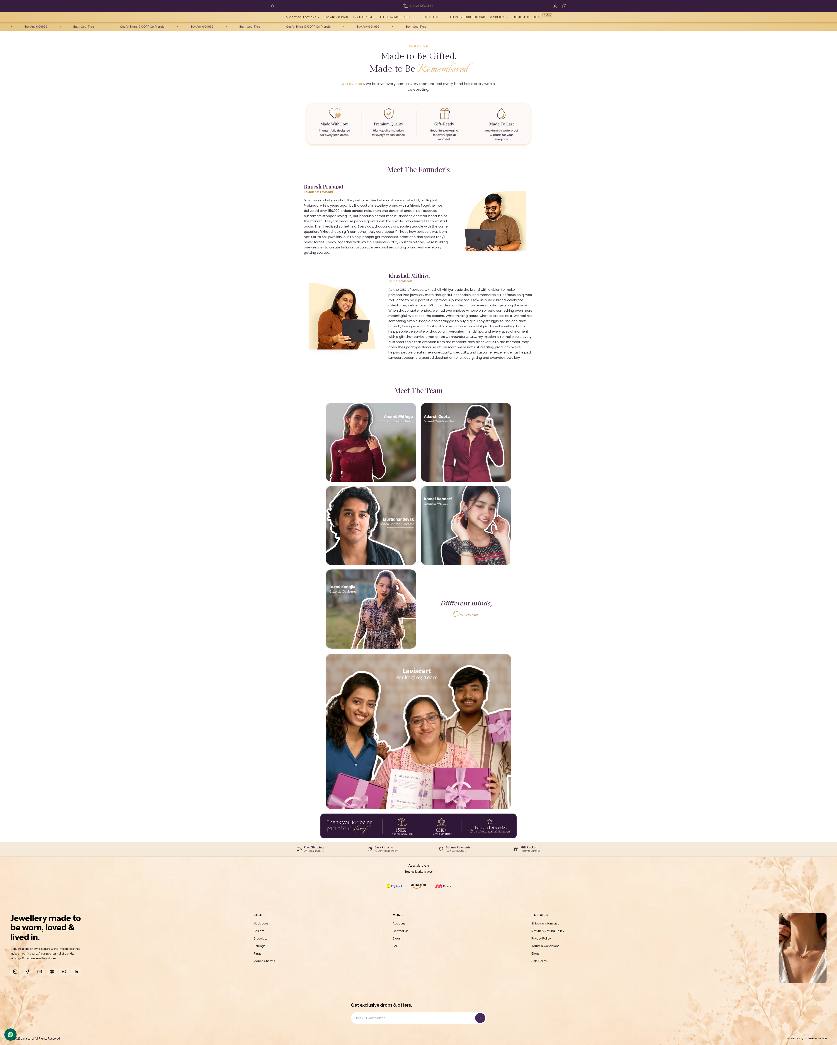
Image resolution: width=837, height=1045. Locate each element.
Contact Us (400, 931)
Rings (257, 953)
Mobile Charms (264, 961)
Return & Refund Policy (547, 931)
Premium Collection (531, 16)
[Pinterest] (52, 971)
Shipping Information (546, 923)
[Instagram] (15, 971)
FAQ (395, 946)
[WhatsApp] (64, 971)
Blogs (396, 938)
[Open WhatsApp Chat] (10, 1034)
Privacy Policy (541, 938)
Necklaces (260, 923)
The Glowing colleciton (397, 17)
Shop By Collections (301, 17)
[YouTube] (39, 971)
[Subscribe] (480, 1018)
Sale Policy (539, 961)
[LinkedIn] (76, 971)
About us (399, 923)
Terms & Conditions (545, 946)
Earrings (259, 946)
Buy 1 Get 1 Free (364, 17)
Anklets (258, 931)
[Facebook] (27, 971)
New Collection (432, 17)
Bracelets (260, 938)
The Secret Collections (467, 17)
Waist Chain (498, 17)
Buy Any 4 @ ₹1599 (336, 17)
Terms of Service (817, 1038)
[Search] (273, 6)
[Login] (555, 6)
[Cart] (564, 6)
